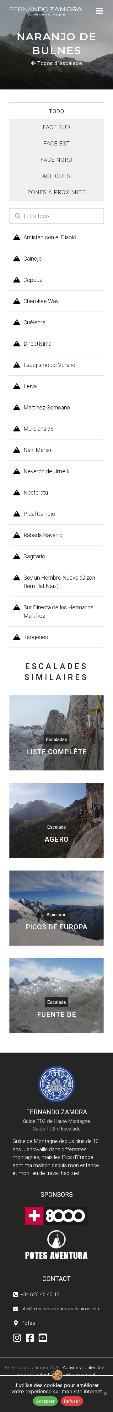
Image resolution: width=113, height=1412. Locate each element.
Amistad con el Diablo (50, 237)
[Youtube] (43, 1338)
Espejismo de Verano (49, 365)
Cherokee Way (41, 301)
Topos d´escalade (59, 63)
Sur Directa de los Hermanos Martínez (59, 611)
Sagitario (34, 556)
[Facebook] (30, 1338)
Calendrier (95, 1367)
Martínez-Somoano (47, 407)
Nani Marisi (37, 450)
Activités (72, 1367)
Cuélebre (35, 322)
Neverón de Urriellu (47, 471)
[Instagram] (17, 1338)
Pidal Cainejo (39, 513)
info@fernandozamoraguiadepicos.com (60, 1308)
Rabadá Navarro (43, 535)
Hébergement (80, 1375)
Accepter (45, 1401)
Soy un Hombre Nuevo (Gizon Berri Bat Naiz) (59, 581)
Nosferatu (36, 492)
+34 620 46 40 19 (39, 1294)
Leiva (30, 386)
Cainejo (33, 258)
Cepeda (33, 280)
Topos (22, 1375)
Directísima (37, 343)
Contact (40, 1375)
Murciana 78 (39, 428)
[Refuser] (105, 1393)
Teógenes (36, 637)
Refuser (72, 1401)
